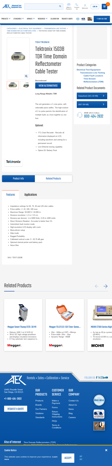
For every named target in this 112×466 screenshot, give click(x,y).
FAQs (54, 421)
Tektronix (42, 42)
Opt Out (81, 458)
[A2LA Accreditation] (99, 414)
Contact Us (74, 400)
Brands (38, 405)
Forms (55, 407)
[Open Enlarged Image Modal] (26, 76)
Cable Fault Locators (93, 76)
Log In (95, 6)
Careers (72, 417)
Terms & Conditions (56, 426)
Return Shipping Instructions (57, 414)
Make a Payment (56, 401)
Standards (40, 417)
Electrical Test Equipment (30, 28)
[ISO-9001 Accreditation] (99, 426)
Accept (67, 458)
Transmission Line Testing (55, 28)
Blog (71, 413)
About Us (73, 405)
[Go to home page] (12, 6)
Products (39, 400)
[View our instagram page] (102, 377)
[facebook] (96, 377)
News (71, 409)
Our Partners (41, 409)
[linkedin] (104, 377)
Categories (12, 28)
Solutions (39, 413)
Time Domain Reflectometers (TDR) (21, 31)
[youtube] (106, 377)
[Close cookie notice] (106, 450)
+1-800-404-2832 (102, 19)
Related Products (53, 178)
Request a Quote (16, 409)
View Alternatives (48, 85)
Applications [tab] (30, 194)
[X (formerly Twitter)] (99, 377)
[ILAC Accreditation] (99, 400)
